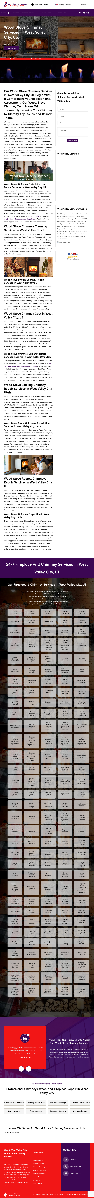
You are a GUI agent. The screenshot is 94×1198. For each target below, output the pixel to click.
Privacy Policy (37, 1183)
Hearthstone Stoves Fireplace (81, 874)
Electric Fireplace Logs (32, 769)
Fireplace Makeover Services (48, 977)
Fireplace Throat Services (15, 769)
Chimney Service (48, 612)
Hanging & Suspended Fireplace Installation (82, 965)
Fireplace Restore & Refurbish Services (31, 991)
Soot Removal (48, 621)
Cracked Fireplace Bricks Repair (48, 991)
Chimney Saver (82, 670)
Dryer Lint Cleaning (48, 911)
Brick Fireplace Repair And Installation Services (15, 991)
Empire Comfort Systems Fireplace (15, 888)
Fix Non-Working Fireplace (32, 644)
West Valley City (13, 1132)
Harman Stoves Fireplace (32, 853)
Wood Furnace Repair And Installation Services (48, 726)
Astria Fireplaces (81, 831)
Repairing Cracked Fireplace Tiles (48, 781)
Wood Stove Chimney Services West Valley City (25, 59)
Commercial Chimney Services (48, 769)
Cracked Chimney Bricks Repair (81, 781)
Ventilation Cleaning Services (31, 977)
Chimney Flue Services (81, 681)
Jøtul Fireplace (15, 864)
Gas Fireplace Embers (81, 805)
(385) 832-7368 (84, 13)
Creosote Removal (31, 621)
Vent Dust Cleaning (65, 911)
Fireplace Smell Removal (15, 794)
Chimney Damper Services (32, 692)
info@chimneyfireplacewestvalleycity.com (20, 219)
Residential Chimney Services (65, 769)
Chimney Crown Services (15, 681)
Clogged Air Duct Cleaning (32, 921)
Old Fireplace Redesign (65, 794)
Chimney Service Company (65, 921)
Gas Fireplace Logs (81, 756)
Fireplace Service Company (48, 921)
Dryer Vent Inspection (82, 911)
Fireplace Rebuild (15, 713)
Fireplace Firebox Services (48, 756)
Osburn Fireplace (48, 853)
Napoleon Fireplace (48, 842)
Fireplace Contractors (82, 703)
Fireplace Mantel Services (82, 991)
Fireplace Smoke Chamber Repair (48, 659)
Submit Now (72, 140)
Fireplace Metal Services (15, 756)
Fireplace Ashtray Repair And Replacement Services (81, 741)
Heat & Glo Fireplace (15, 853)
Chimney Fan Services (82, 692)
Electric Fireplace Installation (31, 726)
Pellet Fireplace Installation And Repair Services (65, 817)
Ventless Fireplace (48, 965)
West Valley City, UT (77, 1173)
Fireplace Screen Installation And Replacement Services (81, 888)
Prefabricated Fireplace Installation (82, 726)
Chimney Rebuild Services (32, 901)
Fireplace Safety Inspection (65, 932)
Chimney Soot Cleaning (15, 631)
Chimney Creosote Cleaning (31, 631)
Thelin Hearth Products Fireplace (31, 888)
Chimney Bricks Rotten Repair (65, 781)
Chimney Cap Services (31, 681)
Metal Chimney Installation (15, 659)
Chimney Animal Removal (65, 888)
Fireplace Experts (82, 921)
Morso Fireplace (48, 874)
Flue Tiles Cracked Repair (48, 794)
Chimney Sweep (15, 612)
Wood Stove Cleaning (82, 953)
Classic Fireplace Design (82, 794)
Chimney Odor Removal (32, 794)
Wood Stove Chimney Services (15, 965)
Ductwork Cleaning (65, 943)
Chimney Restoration (15, 670)
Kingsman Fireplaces (65, 831)
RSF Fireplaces (14, 842)
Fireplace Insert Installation (15, 901)
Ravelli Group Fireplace (48, 888)
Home (3, 13)
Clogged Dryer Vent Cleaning (15, 921)
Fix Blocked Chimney (15, 781)
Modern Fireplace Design (15, 804)
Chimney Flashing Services (15, 703)
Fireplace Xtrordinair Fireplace (82, 864)
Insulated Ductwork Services (81, 977)
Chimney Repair (65, 621)
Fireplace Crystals (32, 817)
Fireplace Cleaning (82, 612)
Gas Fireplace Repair (48, 713)
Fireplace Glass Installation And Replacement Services (31, 741)
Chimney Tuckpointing (82, 659)
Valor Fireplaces (31, 831)
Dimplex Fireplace (65, 853)
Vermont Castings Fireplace (82, 842)
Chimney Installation (82, 621)
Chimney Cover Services (65, 681)
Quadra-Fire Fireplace (82, 853)
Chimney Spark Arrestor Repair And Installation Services (48, 644)
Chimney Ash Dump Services (48, 692)
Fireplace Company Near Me (15, 953)
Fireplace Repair (48, 631)
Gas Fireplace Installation (15, 726)
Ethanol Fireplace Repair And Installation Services (65, 726)
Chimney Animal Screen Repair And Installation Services (65, 644)
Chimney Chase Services (48, 681)
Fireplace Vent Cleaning (65, 703)
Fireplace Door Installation (48, 741)
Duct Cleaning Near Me (32, 942)
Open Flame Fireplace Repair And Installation (15, 977)
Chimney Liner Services (15, 692)
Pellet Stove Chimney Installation (48, 804)
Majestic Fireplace (65, 842)
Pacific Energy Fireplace (32, 864)
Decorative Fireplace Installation (82, 932)
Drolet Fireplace (15, 874)
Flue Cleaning (14, 621)
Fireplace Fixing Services (32, 965)
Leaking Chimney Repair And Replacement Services (31, 781)
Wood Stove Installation (65, 953)
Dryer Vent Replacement (48, 932)
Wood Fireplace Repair (32, 713)
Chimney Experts (15, 932)
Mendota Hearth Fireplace (48, 864)
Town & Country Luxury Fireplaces (48, 830)
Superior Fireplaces (14, 831)
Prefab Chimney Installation (48, 901)
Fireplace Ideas (15, 943)
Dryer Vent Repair (31, 932)
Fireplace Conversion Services (65, 965)
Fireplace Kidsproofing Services (65, 901)
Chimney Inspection (65, 612)
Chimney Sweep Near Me (48, 942)
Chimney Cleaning (32, 612)
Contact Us (61, 13)
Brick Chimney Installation (82, 644)
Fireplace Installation (65, 631)
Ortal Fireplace (65, 864)
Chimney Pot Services (65, 692)
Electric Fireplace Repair (65, 713)
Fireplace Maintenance (31, 953)
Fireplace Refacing (65, 659)
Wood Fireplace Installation (82, 713)
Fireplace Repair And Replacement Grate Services (31, 756)
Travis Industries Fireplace (65, 874)
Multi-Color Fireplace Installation (48, 817)
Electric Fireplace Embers (65, 804)
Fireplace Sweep (48, 703)
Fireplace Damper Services (65, 756)
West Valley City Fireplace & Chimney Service (61, 1194)
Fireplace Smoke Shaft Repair (31, 659)
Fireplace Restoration (15, 644)
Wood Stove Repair (48, 953)
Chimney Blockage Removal (32, 670)
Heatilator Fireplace (31, 842)
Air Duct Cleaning (32, 911)
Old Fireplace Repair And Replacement (65, 670)
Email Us (83, 4)
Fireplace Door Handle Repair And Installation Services (65, 741)
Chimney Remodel (65, 978)
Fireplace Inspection (48, 670)
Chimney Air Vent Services (14, 817)
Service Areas (45, 13)
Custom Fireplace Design (32, 804)
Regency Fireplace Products (82, 817)
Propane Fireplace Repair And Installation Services (15, 741)
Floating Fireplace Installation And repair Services (65, 991)
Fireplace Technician (81, 943)
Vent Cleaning (15, 911)
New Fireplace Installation (82, 631)
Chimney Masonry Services (32, 703)
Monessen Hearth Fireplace (31, 874)
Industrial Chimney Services (81, 769)
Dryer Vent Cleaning (82, 901)
